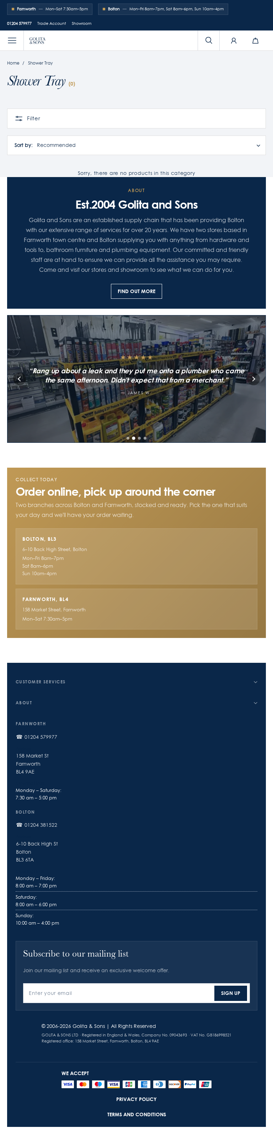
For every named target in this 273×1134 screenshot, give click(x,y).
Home (13, 63)
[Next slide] (253, 379)
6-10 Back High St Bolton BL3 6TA (37, 851)
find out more (136, 291)
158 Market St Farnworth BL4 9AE (32, 763)
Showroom (81, 23)
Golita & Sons (89, 1026)
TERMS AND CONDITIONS (136, 1114)
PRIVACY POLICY (136, 1099)
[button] (12, 40)
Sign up (230, 993)
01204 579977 (19, 23)
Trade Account (51, 23)
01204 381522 (41, 825)
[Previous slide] (19, 379)
